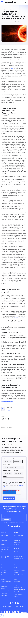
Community (4, 593)
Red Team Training (18, 538)
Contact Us (16, 596)
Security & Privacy (18, 587)
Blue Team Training (18, 535)
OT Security (17, 561)
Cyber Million (17, 577)
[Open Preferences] (2, 615)
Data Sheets (4, 579)
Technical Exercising (5, 551)
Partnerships (4, 586)
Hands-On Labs (4, 549)
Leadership (16, 544)
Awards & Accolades (18, 574)
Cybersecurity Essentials (6, 590)
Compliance (17, 581)
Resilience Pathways (5, 547)
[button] (25, 2)
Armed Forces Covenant (19, 594)
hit (18, 49)
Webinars (3, 574)
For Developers (17, 540)
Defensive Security (18, 558)
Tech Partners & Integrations (17, 584)
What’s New (4, 570)
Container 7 (4, 572)
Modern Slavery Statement (20, 591)
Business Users (17, 542)
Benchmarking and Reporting (5, 557)
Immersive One (4, 535)
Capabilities (4, 540)
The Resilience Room (6, 581)
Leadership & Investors (19, 570)
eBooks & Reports (5, 577)
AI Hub (2, 538)
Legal (15, 579)
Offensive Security (18, 556)
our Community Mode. (18, 317)
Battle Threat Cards (5, 584)
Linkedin (8, 410)
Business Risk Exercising (6, 554)
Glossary (3, 588)
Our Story (16, 567)
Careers (16, 572)
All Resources (4, 595)
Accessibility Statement (19, 589)
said (12, 68)
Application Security (18, 554)
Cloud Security (17, 551)
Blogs (2, 567)
